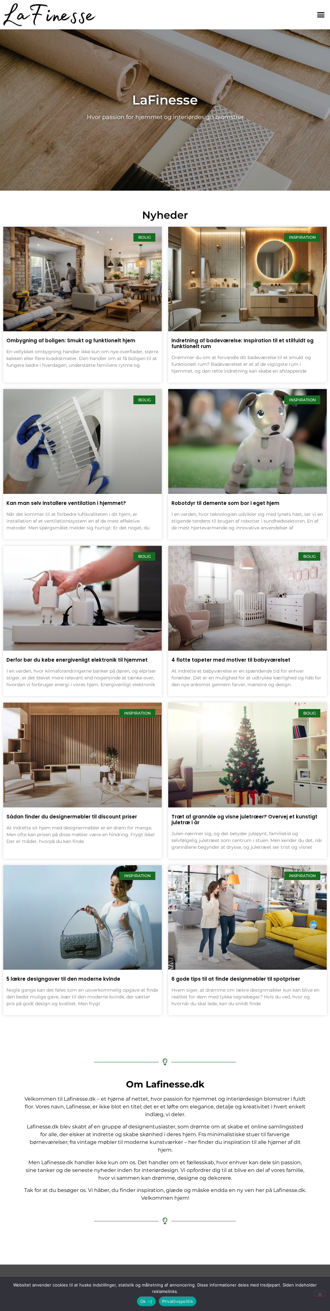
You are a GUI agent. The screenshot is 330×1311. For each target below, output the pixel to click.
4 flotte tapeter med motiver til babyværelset (230, 659)
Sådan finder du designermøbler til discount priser (71, 816)
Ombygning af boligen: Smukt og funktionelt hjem (70, 340)
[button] (321, 15)
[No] (319, 1293)
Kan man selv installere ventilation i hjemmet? (66, 503)
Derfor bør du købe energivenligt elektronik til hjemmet (77, 659)
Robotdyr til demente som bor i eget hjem (225, 503)
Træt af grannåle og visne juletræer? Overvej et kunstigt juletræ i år (244, 819)
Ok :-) (146, 1301)
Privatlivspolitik (177, 1301)
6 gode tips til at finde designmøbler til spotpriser (235, 979)
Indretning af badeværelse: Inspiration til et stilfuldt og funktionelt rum (242, 343)
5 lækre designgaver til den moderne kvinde (63, 979)
